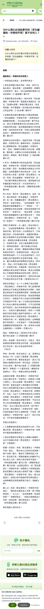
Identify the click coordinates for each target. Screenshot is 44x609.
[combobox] (17, 11)
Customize (35, 605)
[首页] (3, 20)
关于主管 (29, 586)
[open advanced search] (33, 11)
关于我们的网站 (18, 586)
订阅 (38, 551)
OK (12, 605)
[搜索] (40, 11)
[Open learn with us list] (5, 36)
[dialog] (21, 599)
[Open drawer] (41, 4)
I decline (23, 605)
